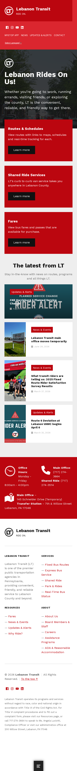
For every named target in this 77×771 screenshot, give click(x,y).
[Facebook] (7, 27)
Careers (50, 632)
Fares (12, 616)
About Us (51, 616)
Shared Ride (53, 580)
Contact (59, 35)
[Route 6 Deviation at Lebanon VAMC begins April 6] (15, 424)
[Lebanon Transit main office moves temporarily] (15, 339)
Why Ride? (15, 633)
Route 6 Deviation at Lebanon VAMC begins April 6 (46, 424)
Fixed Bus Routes (57, 564)
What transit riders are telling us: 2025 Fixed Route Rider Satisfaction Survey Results (48, 381)
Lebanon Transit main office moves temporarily (49, 339)
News (24, 35)
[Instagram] (12, 27)
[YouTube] (17, 27)
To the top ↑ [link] (29, 679)
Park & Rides (53, 586)
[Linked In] (22, 27)
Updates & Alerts (41, 35)
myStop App (12, 35)
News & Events (42, 329)
